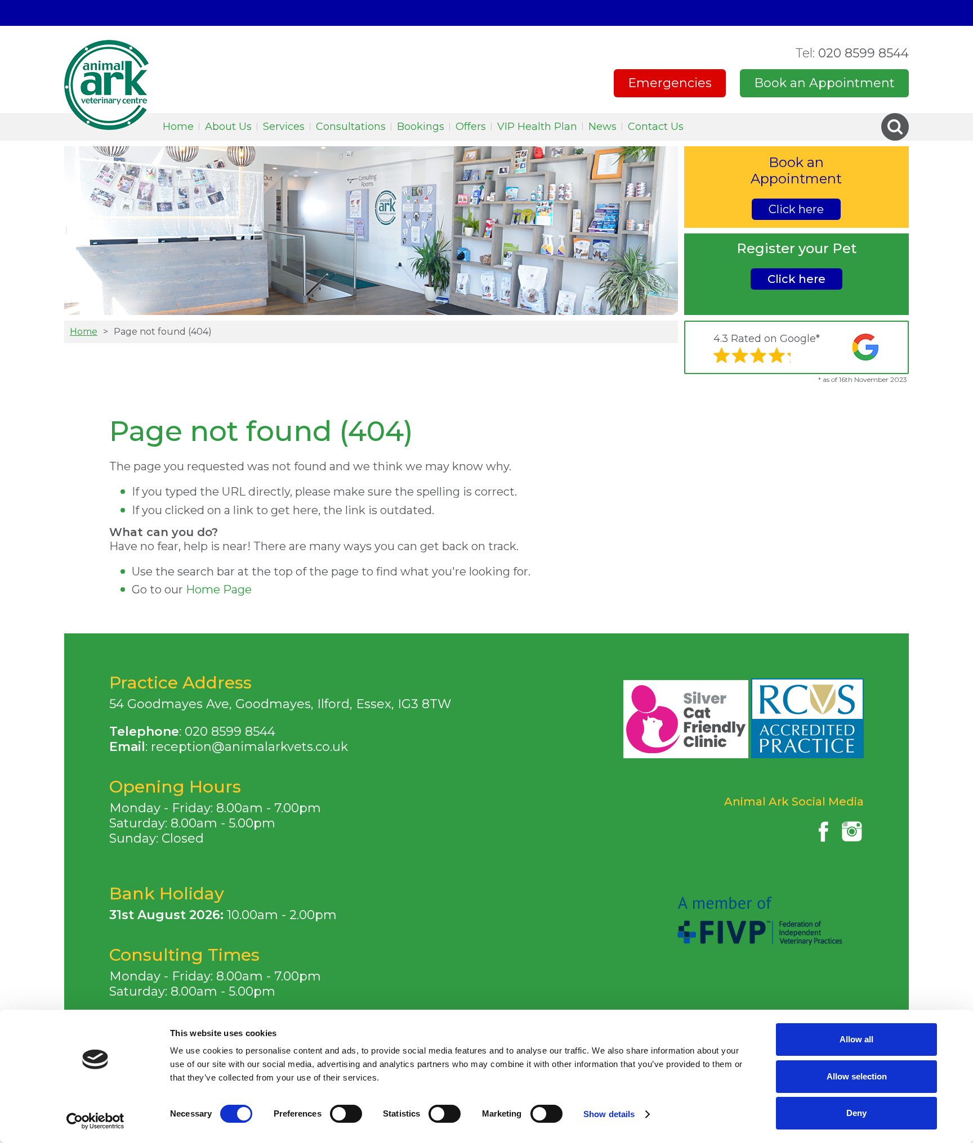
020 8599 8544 (852, 53)
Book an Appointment (824, 83)
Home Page (219, 589)
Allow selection (857, 1076)
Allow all (856, 1039)
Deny (856, 1113)
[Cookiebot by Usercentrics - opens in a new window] (95, 1121)
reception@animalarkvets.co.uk (249, 746)
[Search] (895, 127)
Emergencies (670, 83)
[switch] (346, 1114)
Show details (609, 1114)
